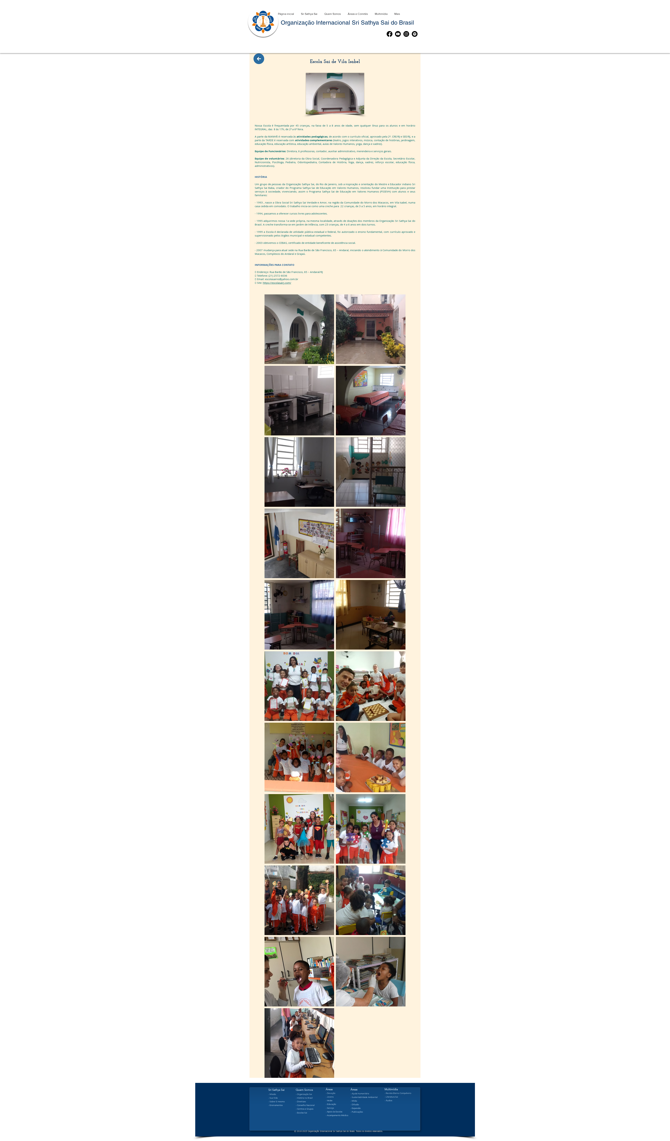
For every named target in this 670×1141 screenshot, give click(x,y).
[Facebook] (389, 34)
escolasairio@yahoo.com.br (281, 279)
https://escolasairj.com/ (277, 282)
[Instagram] (406, 34)
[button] (309, 12)
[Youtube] (398, 34)
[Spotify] (415, 34)
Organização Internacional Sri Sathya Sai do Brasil (347, 22)
